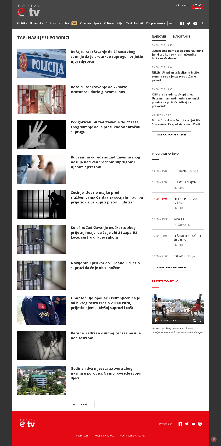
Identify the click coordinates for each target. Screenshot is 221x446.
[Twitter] (188, 23)
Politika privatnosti (104, 435)
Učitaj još (80, 404)
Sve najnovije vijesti (171, 134)
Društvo (51, 23)
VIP (74, 23)
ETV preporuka (155, 23)
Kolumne (85, 23)
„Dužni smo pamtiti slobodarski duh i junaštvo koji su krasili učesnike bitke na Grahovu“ (177, 54)
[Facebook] (182, 23)
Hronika (64, 23)
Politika (22, 23)
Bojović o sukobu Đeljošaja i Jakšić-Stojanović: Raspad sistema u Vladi (176, 122)
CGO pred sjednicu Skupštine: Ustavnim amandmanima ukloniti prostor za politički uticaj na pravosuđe (175, 100)
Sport (97, 23)
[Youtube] (195, 23)
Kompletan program (171, 267)
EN (170, 23)
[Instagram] (202, 23)
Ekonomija (36, 23)
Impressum (82, 435)
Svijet (120, 23)
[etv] (28, 10)
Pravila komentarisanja (132, 435)
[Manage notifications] (214, 439)
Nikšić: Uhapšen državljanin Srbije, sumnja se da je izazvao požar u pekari (176, 76)
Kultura (109, 23)
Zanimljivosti (134, 23)
